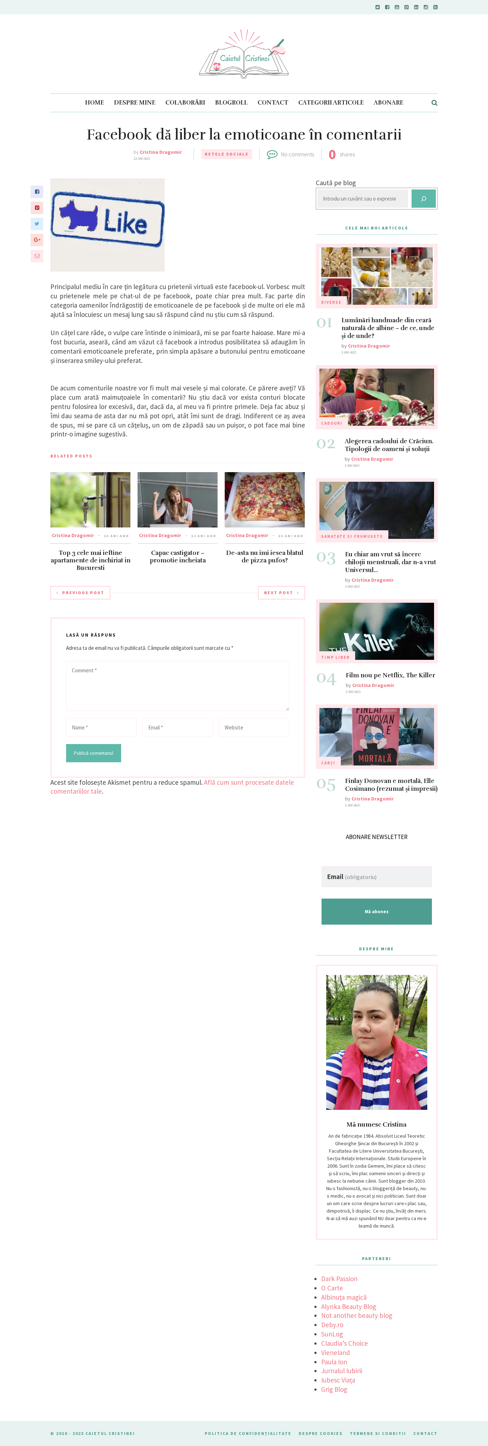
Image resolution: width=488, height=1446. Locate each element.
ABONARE (388, 102)
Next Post (278, 592)
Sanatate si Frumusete (352, 536)
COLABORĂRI (185, 102)
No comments (297, 154)
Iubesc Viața (338, 1380)
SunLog (332, 1334)
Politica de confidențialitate (248, 1433)
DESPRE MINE (134, 102)
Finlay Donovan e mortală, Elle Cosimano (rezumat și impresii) (391, 785)
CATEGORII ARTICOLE (331, 102)
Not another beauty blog (356, 1315)
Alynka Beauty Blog (348, 1306)
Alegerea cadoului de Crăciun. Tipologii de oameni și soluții (389, 445)
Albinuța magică (344, 1297)
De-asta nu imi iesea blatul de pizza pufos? (264, 556)
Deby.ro (332, 1324)
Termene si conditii (378, 1433)
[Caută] (424, 198)
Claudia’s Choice (344, 1343)
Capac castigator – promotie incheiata (178, 556)
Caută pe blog (336, 182)
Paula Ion (334, 1361)
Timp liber (335, 657)
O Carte (332, 1288)
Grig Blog (334, 1389)
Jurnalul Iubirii (341, 1370)
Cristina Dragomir (161, 152)
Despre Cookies (321, 1433)
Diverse (331, 302)
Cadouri (332, 423)
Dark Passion (339, 1278)
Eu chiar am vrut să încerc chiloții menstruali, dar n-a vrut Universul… (390, 562)
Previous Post (83, 592)
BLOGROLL (231, 102)
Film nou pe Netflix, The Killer (390, 675)
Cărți (328, 762)
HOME (94, 102)
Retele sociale (227, 154)
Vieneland (335, 1352)
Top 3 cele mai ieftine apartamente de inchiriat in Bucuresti (90, 560)
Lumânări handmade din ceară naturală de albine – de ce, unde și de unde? (388, 328)
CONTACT (273, 102)
